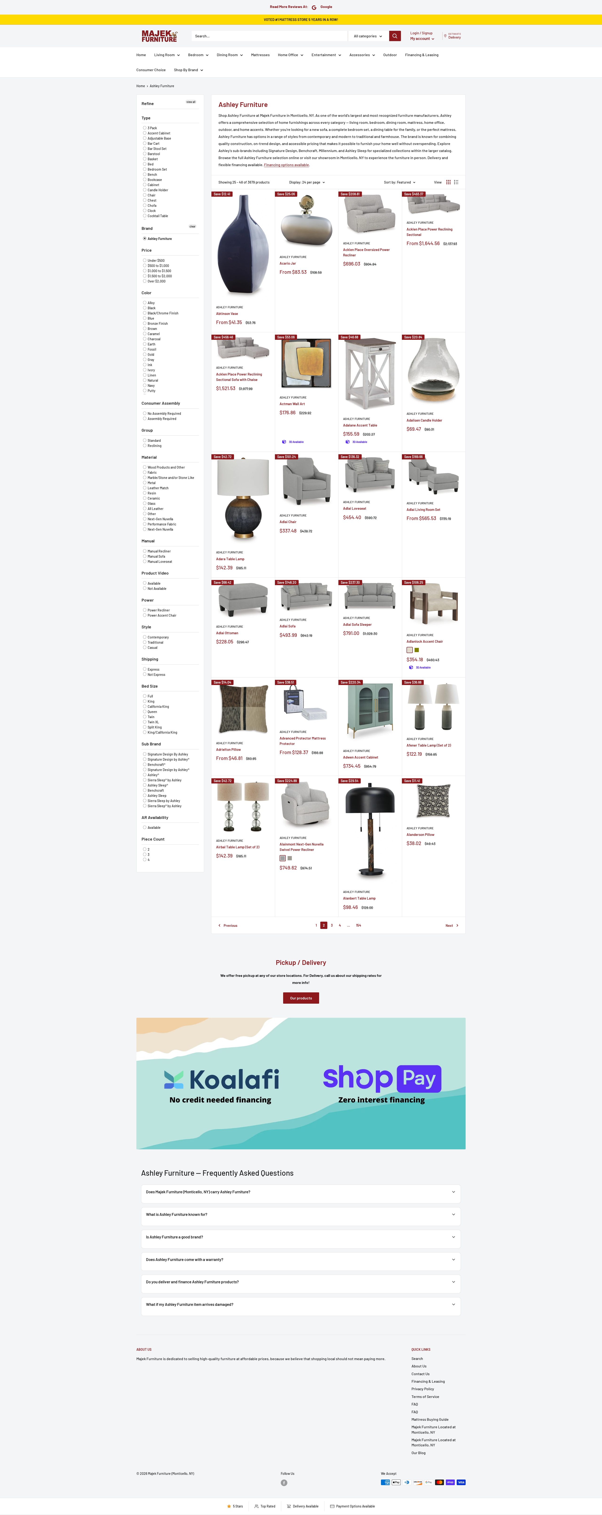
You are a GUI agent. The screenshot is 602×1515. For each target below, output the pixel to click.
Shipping (150, 659)
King (150, 701)
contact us (440, 1270)
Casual (152, 648)
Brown (152, 329)
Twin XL (153, 722)
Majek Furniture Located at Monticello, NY (434, 1429)
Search (417, 1358)
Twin (150, 717)
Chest (151, 200)
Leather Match (158, 488)
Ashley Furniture (162, 86)
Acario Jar (288, 263)
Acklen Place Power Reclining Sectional (429, 232)
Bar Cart (153, 143)
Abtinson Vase (227, 313)
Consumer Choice (151, 69)
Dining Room (227, 54)
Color (146, 292)
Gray (150, 360)
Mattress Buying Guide (430, 1419)
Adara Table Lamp (230, 559)
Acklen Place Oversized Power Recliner (366, 252)
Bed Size (150, 686)
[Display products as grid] (448, 182)
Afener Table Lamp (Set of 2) (429, 745)
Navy (151, 386)
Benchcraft (155, 790)
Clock (151, 211)
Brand (147, 228)
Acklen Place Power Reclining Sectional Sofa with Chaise (239, 377)
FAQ (415, 1404)
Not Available (156, 589)
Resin (151, 493)
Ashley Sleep (156, 796)
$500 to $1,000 (158, 266)
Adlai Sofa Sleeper (357, 624)
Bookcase (154, 180)
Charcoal (153, 339)
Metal (151, 483)
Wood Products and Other (166, 467)
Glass (151, 503)
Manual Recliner (159, 551)
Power (148, 600)
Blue (150, 318)
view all (190, 101)
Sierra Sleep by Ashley (163, 801)
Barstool (153, 154)
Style (146, 626)
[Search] (395, 36)
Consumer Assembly (161, 403)
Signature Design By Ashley (167, 754)
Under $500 (156, 260)
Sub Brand (151, 743)
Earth (151, 344)
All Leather (155, 509)
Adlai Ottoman (227, 633)
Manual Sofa (156, 556)
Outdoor (390, 54)
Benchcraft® (156, 765)
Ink (149, 365)
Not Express (156, 675)
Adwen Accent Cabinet (360, 757)
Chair (151, 195)
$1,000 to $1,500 (159, 271)
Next (449, 925)
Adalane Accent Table (360, 425)
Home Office (288, 54)
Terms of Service (425, 1396)
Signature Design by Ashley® (168, 759)
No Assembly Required (164, 413)
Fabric (152, 472)
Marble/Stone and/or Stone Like (170, 478)
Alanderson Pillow (420, 834)
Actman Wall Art (292, 404)
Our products (301, 998)
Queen (152, 712)
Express (153, 669)
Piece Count (153, 839)
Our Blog (419, 1452)
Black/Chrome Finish (162, 313)
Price (147, 250)
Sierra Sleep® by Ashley (164, 780)
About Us (419, 1366)
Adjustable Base (159, 138)
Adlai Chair (288, 522)
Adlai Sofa (288, 626)
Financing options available (286, 164)
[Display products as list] (456, 182)
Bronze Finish (157, 323)
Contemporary (158, 637)
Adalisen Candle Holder (424, 420)
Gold (150, 354)
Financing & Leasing (422, 54)
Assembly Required (161, 419)
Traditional (155, 642)
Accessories (359, 54)
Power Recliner (158, 610)
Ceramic (153, 498)
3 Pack (152, 128)
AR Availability (155, 817)
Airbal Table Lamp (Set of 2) (237, 847)
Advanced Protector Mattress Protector (303, 741)
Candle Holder (157, 190)
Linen (151, 375)
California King (158, 707)
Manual (148, 540)
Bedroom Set (157, 169)
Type (146, 117)
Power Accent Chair (161, 615)
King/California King (162, 732)
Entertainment (324, 54)
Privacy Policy (423, 1388)
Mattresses (260, 54)
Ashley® (153, 775)
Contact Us (421, 1373)
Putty (151, 391)
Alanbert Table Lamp (359, 898)
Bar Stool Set (156, 149)
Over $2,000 (156, 281)
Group (147, 430)
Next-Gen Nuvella (160, 519)
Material (149, 457)
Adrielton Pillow (228, 749)
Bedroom (195, 54)
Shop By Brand (186, 69)
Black (151, 308)
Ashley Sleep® (157, 785)
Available (154, 583)
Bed (150, 164)
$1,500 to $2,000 (159, 276)
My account (420, 38)
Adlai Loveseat (354, 508)
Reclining (154, 446)
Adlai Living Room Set (423, 509)
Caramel (153, 334)
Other (151, 514)
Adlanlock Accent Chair (425, 641)
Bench (152, 174)
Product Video (155, 572)
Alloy (151, 303)
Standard (154, 440)
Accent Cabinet (158, 133)
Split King (154, 727)
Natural (152, 380)
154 (358, 925)
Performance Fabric (161, 524)
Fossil (151, 349)
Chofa (151, 205)
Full (150, 696)
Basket (152, 159)
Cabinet (153, 185)
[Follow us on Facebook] (284, 1483)
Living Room (164, 54)
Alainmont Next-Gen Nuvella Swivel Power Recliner (302, 847)
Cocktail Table (157, 216)
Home (141, 54)
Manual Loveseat (159, 562)
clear (192, 226)
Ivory (151, 370)
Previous (230, 925)
